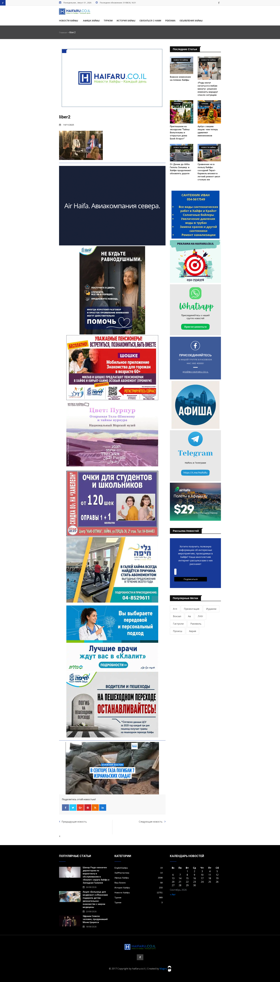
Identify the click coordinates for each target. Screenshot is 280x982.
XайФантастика (138, 873)
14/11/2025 (68, 124)
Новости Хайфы (68, 20)
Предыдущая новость (74, 821)
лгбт (200, 616)
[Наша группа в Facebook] (219, 3)
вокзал (177, 616)
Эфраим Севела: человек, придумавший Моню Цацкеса (95, 919)
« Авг (173, 894)
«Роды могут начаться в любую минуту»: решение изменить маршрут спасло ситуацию (208, 88)
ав (189, 616)
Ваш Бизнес (138, 882)
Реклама (170, 20)
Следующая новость (151, 821)
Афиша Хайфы (91, 20)
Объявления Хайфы (191, 20)
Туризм (108, 20)
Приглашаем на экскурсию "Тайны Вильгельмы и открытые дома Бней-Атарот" (180, 132)
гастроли (178, 623)
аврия (192, 631)
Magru (164, 968)
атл (175, 608)
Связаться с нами (150, 20)
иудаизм (211, 608)
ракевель (195, 623)
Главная (63, 32)
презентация (191, 608)
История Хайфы (126, 20)
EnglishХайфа (138, 868)
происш (177, 631)
